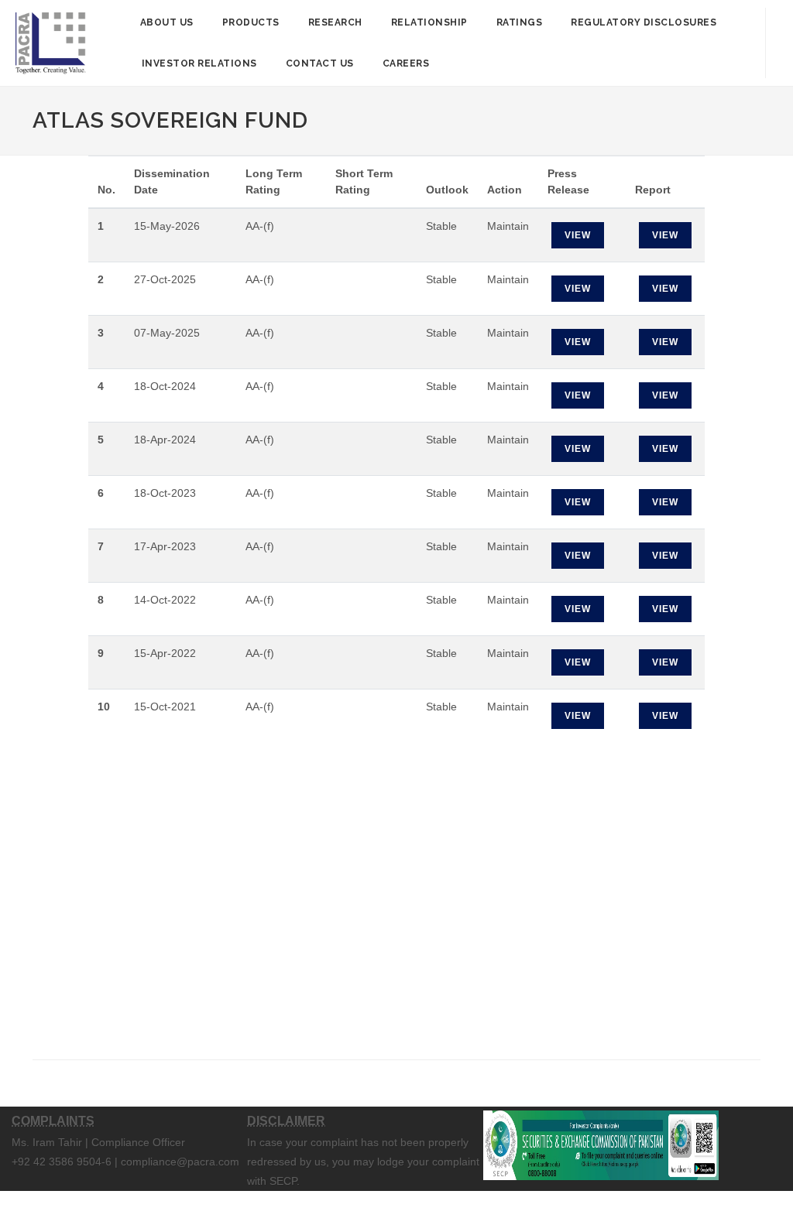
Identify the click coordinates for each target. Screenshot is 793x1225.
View (578, 235)
